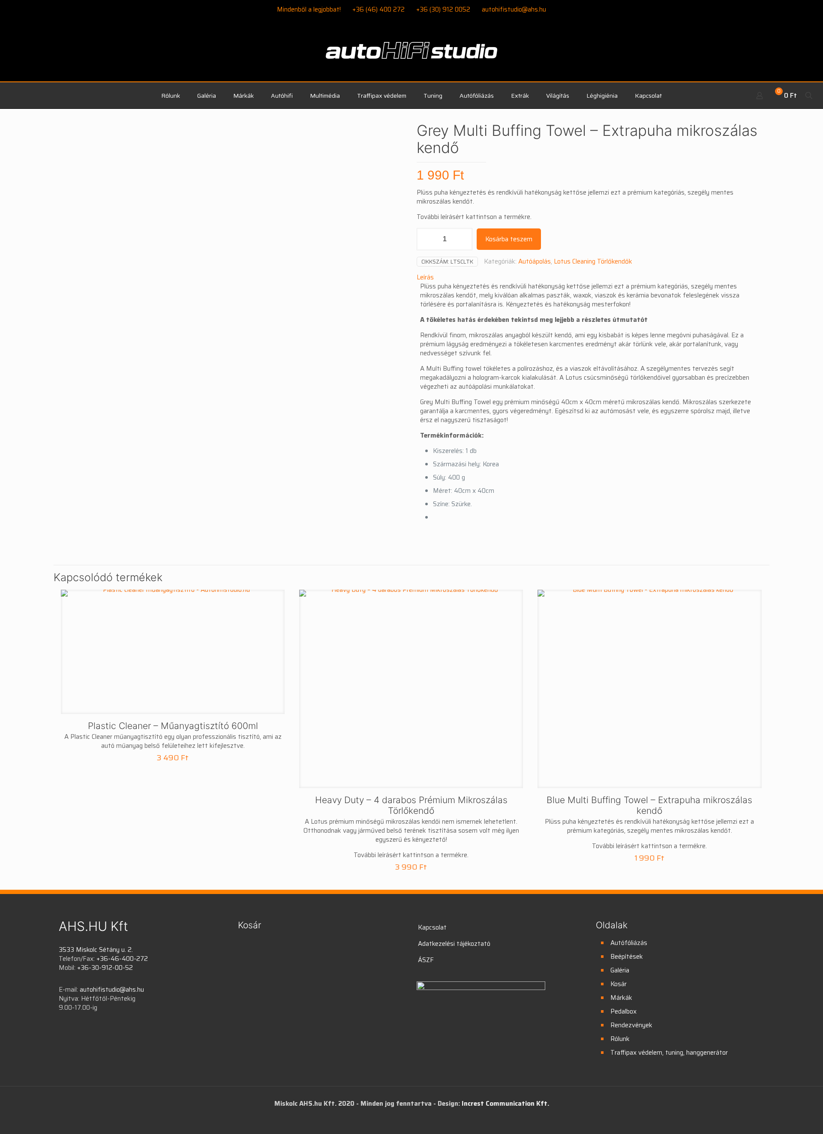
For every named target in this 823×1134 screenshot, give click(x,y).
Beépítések (626, 956)
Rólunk (620, 1039)
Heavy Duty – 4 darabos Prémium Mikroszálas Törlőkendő (411, 805)
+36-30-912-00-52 (105, 968)
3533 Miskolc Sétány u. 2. (96, 950)
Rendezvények (631, 1025)
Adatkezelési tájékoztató (454, 944)
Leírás (425, 277)
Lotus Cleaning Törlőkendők (593, 261)
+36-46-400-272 (122, 959)
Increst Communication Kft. (505, 1103)
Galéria (619, 970)
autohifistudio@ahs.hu (514, 9)
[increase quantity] (462, 239)
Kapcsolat (432, 927)
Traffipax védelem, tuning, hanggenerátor (669, 1052)
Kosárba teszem (508, 239)
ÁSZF (426, 960)
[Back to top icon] (782, 1116)
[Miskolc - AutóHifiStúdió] (411, 55)
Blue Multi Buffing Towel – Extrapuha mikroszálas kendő (649, 805)
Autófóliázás (628, 943)
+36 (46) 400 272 (378, 9)
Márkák (621, 998)
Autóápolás (534, 261)
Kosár (618, 984)
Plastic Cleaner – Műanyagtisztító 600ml (173, 725)
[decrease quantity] (426, 239)
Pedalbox (623, 1011)
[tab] (590, 277)
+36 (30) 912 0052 (443, 9)
